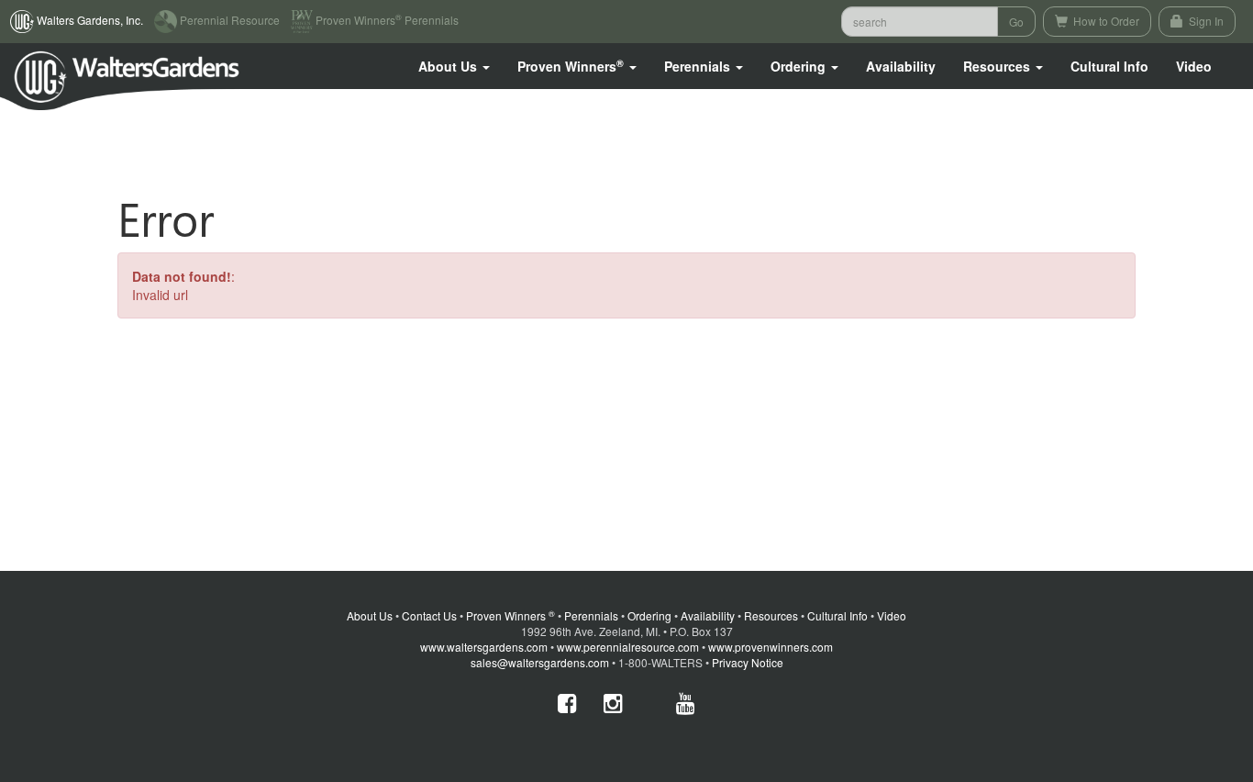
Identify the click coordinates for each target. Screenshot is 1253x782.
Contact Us (429, 615)
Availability (901, 66)
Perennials (591, 615)
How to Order (1104, 20)
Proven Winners (510, 615)
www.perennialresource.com (628, 646)
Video (891, 615)
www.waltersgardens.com (484, 646)
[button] (454, 66)
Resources (771, 615)
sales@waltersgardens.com (540, 662)
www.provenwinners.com (770, 646)
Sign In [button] (1205, 20)
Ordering (649, 615)
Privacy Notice (747, 662)
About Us (370, 615)
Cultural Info (1109, 66)
